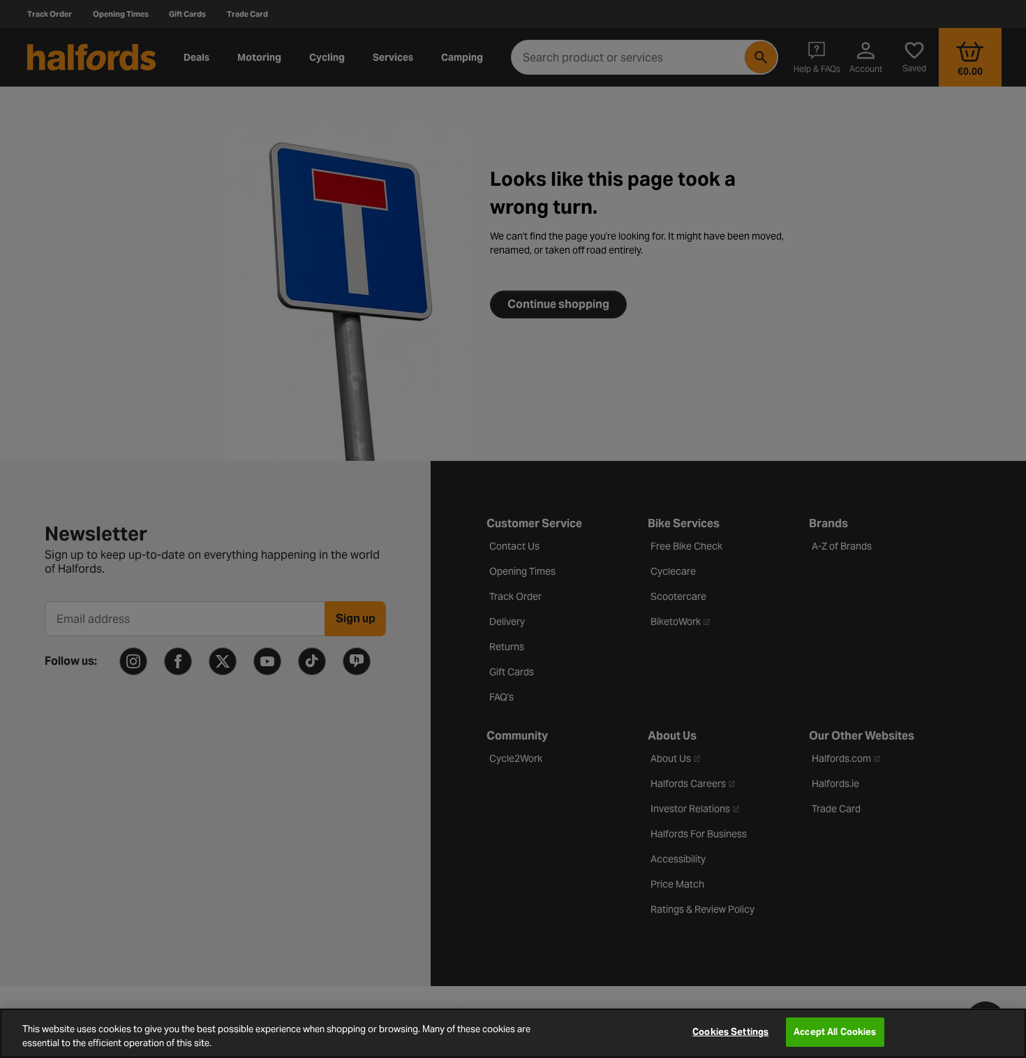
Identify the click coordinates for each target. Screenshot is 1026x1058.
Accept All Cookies (835, 1032)
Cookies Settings (730, 1032)
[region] (513, 1033)
